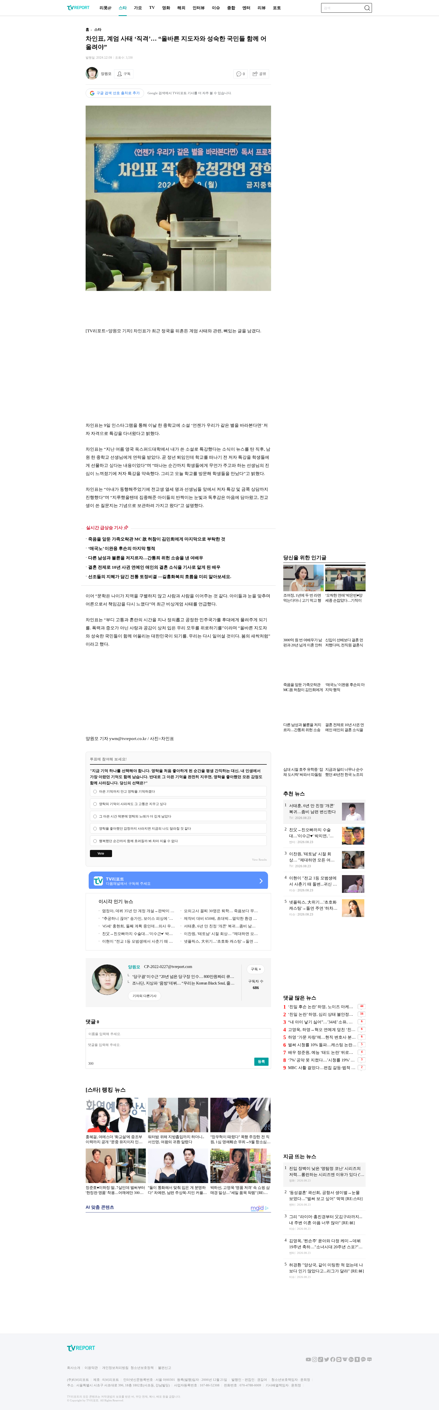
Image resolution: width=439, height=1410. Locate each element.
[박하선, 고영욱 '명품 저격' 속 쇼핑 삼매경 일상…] (240, 1173)
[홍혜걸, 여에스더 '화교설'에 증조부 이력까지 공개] (116, 1122)
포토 (277, 8)
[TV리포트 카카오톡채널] (363, 1361)
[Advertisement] (53, 100)
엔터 (246, 8)
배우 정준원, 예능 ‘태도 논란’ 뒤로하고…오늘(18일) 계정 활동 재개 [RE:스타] (322, 1052)
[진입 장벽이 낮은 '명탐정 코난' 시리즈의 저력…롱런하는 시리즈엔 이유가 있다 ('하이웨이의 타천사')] (324, 1174)
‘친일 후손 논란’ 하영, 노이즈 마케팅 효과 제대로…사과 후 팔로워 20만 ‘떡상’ (322, 1007)
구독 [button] (127, 74)
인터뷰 (199, 8)
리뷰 (262, 8)
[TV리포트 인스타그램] (314, 1361)
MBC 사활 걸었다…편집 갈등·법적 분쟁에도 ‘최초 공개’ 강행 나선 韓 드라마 (322, 1067)
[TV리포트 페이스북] (332, 1361)
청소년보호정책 (142, 1368)
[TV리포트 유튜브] (308, 1361)
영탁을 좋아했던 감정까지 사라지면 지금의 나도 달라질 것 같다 (145, 829)
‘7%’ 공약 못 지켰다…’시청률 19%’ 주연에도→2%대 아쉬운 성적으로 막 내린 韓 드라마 (322, 1060)
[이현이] (324, 884)
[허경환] (324, 1271)
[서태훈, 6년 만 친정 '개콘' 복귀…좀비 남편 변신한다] (324, 812)
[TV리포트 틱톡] (320, 1361)
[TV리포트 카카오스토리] (357, 1361)
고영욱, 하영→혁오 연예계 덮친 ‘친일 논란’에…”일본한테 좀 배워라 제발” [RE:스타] (322, 1029)
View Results (259, 859)
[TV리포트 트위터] (326, 1361)
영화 (166, 8)
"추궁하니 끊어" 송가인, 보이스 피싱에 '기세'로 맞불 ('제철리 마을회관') (136, 919)
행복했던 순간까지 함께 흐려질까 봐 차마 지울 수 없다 (138, 841)
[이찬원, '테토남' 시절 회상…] (324, 860)
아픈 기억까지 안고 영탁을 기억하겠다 (127, 791)
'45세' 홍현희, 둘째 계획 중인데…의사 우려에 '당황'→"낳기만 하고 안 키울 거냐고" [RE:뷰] (137, 927)
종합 (231, 8)
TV (152, 7)
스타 (123, 8)
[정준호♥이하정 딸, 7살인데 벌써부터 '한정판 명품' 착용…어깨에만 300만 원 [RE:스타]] (116, 1173)
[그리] (324, 1223)
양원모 (106, 74)
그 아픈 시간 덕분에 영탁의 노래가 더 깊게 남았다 (135, 816)
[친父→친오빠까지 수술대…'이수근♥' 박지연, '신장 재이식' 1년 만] (324, 836)
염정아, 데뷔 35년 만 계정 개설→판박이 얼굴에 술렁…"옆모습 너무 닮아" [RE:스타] (136, 912)
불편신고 (164, 1368)
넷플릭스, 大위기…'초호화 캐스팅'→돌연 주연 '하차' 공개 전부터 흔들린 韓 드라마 (219, 942)
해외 (181, 8)
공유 (262, 74)
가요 (138, 8)
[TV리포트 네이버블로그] (369, 1361)
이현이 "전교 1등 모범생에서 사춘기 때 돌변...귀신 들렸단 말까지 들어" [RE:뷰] (136, 942)
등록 (261, 1061)
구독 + (256, 969)
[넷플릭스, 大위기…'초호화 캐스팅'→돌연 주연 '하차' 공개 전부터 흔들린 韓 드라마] (324, 908)
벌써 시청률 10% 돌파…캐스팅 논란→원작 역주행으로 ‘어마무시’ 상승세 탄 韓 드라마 (322, 1045)
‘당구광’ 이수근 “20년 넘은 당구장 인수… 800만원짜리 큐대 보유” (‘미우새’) (183, 976)
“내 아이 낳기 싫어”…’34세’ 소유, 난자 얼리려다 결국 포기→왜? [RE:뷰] (322, 1022)
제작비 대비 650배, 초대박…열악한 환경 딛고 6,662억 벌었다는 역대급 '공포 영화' (218, 919)
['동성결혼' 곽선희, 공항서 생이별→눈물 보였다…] (324, 1198)
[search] (367, 8)
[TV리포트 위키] (345, 1361)
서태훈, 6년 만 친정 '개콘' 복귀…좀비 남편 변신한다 (218, 927)
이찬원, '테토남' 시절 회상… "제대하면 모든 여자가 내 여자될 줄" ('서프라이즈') (219, 935)
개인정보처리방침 (115, 1368)
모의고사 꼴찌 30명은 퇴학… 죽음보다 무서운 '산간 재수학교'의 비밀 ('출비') (219, 912)
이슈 (216, 8)
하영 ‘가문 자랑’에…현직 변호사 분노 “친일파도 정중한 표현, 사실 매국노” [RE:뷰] (322, 1037)
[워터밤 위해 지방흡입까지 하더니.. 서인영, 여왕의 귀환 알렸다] (178, 1122)
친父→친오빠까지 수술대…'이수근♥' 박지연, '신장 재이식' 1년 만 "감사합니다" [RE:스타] (136, 935)
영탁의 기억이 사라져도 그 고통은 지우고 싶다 (132, 804)
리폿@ (106, 8)
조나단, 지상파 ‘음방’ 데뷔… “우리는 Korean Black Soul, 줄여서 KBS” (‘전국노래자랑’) (183, 983)
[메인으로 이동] (78, 9)
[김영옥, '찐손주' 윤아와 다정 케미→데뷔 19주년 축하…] (324, 1247)
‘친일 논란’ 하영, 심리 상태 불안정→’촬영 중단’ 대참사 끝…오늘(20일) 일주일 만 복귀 (322, 1014)
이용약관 (91, 1368)
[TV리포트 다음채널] (338, 1361)
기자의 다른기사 (144, 996)
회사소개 (73, 1368)
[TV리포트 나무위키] (351, 1361)
